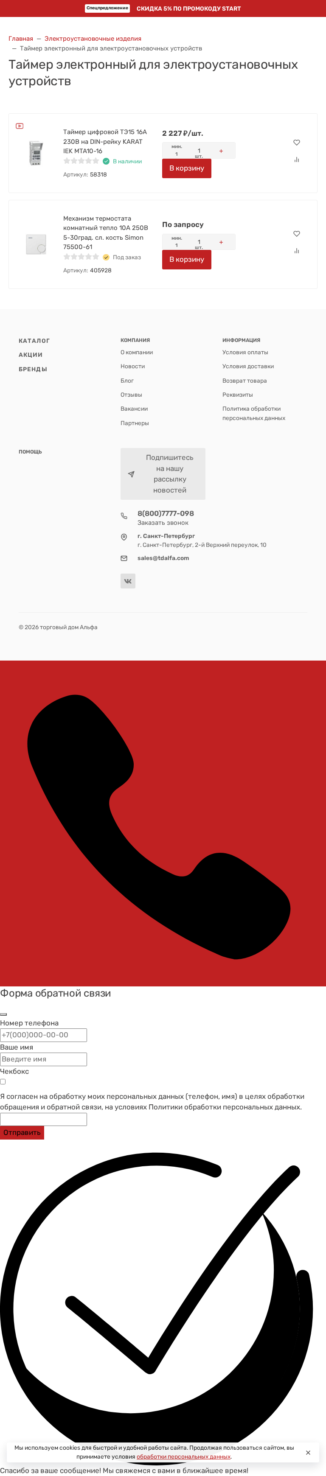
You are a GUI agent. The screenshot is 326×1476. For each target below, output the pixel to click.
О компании (137, 352)
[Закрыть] (3, 1014)
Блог (127, 380)
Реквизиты (237, 394)
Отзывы (131, 394)
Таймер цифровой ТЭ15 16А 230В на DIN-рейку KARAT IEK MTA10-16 (105, 141)
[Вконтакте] (128, 581)
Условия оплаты (245, 352)
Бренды (33, 369)
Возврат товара (244, 380)
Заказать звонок (163, 523)
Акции (31, 354)
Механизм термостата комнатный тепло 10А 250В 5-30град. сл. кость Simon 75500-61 (105, 233)
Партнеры (135, 423)
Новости (133, 366)
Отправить (22, 1132)
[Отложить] (297, 143)
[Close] (308, 1452)
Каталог (34, 340)
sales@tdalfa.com (163, 558)
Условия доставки (248, 366)
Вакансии (134, 408)
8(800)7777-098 (166, 513)
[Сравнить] (297, 160)
